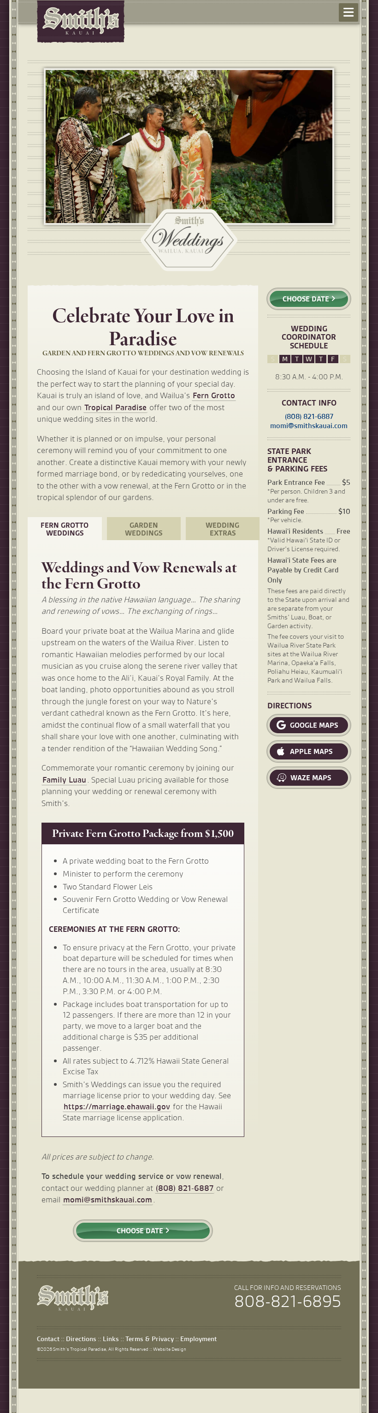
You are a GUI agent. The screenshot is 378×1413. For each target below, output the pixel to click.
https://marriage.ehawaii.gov (117, 1106)
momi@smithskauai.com (107, 1199)
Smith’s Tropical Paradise (79, 1349)
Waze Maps (310, 777)
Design (169, 1349)
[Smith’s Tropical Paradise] (72, 1307)
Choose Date (141, 1230)
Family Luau (64, 779)
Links (111, 1338)
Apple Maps (310, 751)
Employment (198, 1338)
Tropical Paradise (115, 407)
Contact (48, 1338)
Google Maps (313, 725)
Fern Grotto (214, 395)
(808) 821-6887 (184, 1188)
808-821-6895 (287, 1301)
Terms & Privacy (149, 1338)
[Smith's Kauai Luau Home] (81, 21)
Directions (81, 1338)
